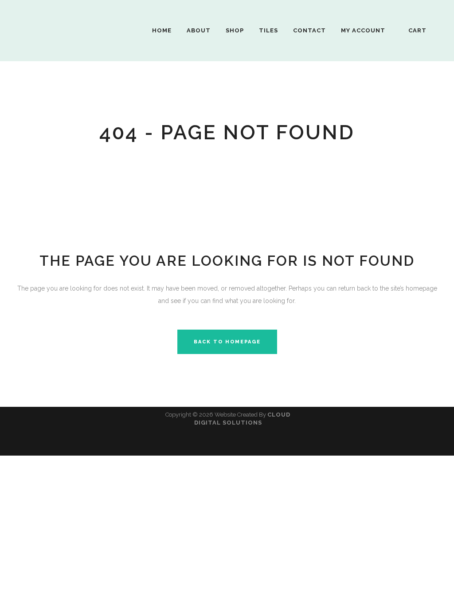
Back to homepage (227, 342)
